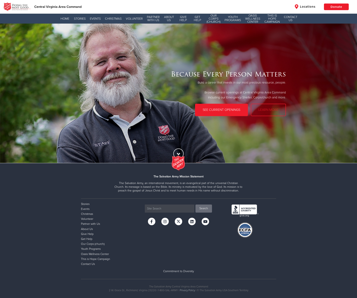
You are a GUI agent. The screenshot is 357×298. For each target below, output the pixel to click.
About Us (169, 18)
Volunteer (134, 18)
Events (95, 18)
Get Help (197, 18)
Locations (307, 6)
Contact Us (290, 18)
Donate (336, 7)
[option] (178, 93)
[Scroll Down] (178, 153)
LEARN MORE (268, 110)
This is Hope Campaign (272, 19)
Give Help (183, 18)
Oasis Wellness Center (252, 19)
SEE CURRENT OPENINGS (221, 110)
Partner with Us (153, 18)
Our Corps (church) (213, 19)
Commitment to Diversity (178, 271)
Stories (80, 18)
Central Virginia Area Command (58, 7)
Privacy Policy (187, 290)
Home (65, 18)
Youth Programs (233, 18)
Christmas (113, 18)
